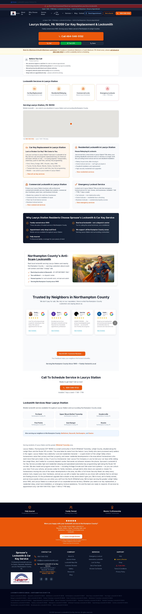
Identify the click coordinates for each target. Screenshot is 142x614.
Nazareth (72, 433)
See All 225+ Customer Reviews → (71, 354)
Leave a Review (121, 559)
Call (50, 43)
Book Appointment (94, 13)
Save (94, 43)
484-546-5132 (125, 13)
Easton (91, 433)
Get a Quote (109, 13)
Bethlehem (64, 433)
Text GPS (72, 43)
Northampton (80, 433)
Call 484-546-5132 (72, 36)
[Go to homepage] (13, 13)
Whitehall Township (63, 445)
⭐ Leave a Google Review (71, 536)
